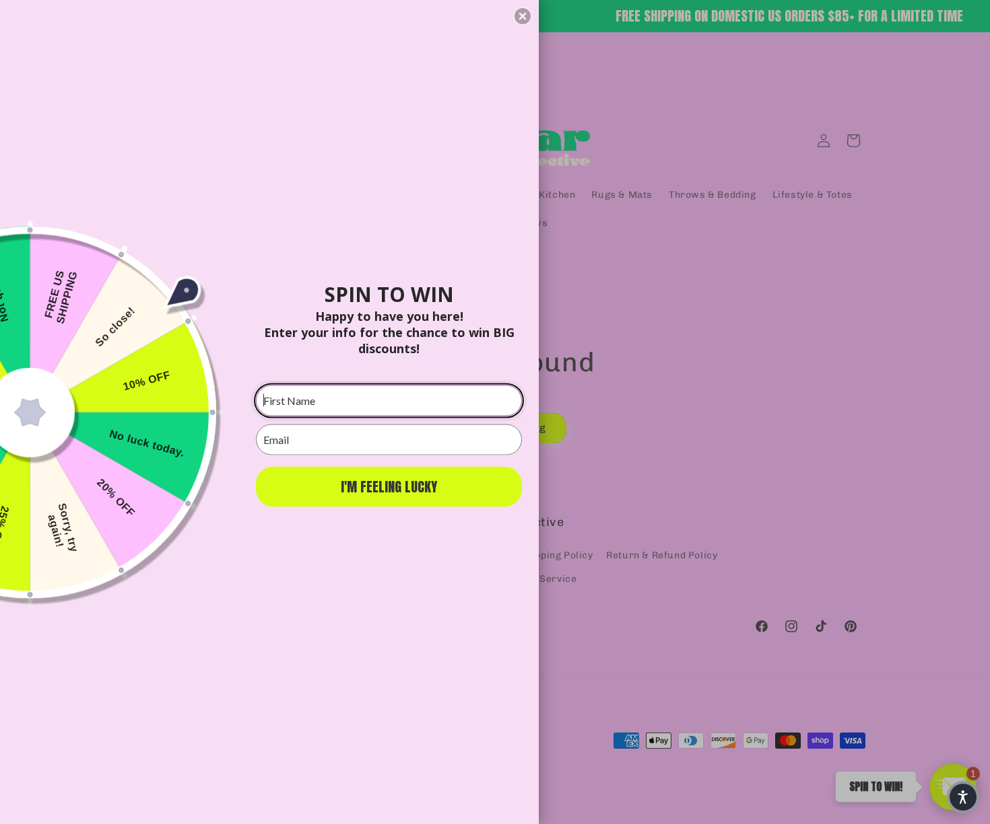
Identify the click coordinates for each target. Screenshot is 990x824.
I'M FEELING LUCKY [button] (389, 486)
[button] (523, 16)
